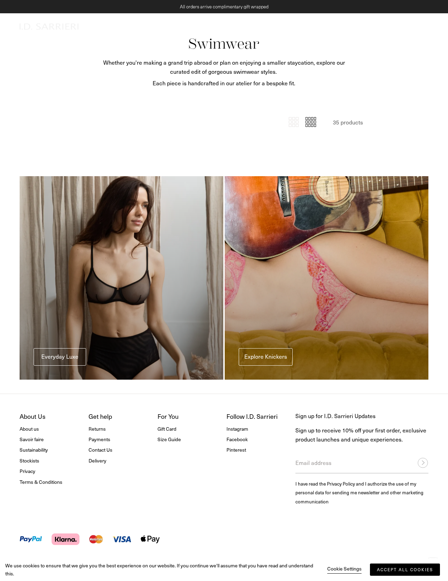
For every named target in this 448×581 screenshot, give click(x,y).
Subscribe (299, 342)
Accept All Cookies (405, 569)
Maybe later (224, 381)
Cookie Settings (344, 568)
